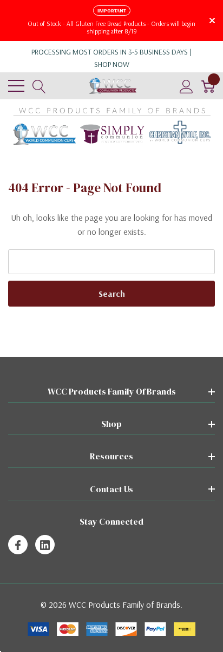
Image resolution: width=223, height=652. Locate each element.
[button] (112, 126)
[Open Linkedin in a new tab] (45, 545)
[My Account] (186, 86)
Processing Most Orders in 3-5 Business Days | (111, 58)
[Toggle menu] (16, 86)
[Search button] (39, 86)
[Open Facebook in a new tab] (18, 545)
